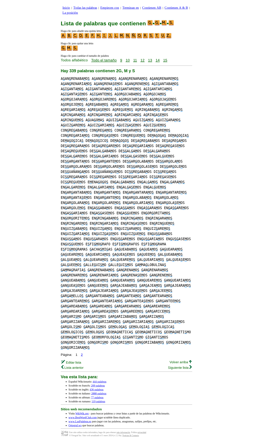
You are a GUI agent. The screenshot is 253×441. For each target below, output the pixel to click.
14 (158, 60)
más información (123, 432)
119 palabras (98, 401)
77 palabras (97, 397)
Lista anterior (73, 367)
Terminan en (130, 7)
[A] (64, 37)
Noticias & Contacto (130, 435)
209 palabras (98, 385)
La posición (70, 12)
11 (135, 60)
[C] (75, 37)
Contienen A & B (176, 7)
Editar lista (73, 362)
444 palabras (99, 381)
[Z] (169, 37)
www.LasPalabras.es (79, 421)
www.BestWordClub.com (82, 417)
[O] (140, 37)
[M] (122, 37)
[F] (93, 37)
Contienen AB (151, 7)
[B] (69, 37)
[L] (116, 37)
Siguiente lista (178, 367)
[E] (87, 37)
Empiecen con (109, 7)
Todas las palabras (85, 7)
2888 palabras (98, 393)
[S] (151, 37)
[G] (64, 49)
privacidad (142, 432)
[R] (146, 37)
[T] (157, 37)
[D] (81, 37)
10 (128, 60)
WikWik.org (82, 413)
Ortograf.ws (75, 425)
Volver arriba (179, 362)
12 (142, 60)
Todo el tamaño (104, 60)
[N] (128, 37)
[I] (105, 37)
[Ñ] (134, 37)
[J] (110, 37)
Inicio (66, 7)
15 (165, 60)
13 (150, 60)
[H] (99, 37)
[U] (163, 37)
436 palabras (96, 389)
